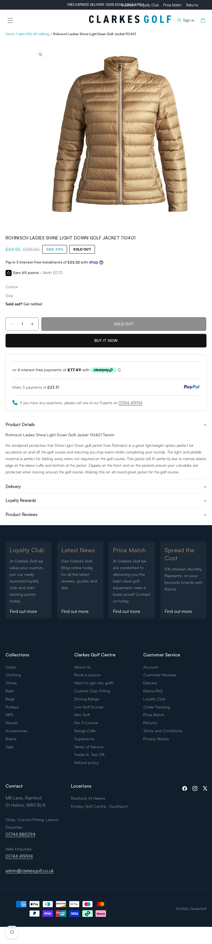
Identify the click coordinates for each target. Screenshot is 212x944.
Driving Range (86, 699)
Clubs (11, 667)
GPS (9, 714)
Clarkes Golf (197, 909)
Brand (11, 738)
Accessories (16, 730)
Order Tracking (156, 707)
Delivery (150, 682)
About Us (82, 667)
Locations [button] (81, 786)
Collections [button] (17, 654)
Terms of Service (89, 746)
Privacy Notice (156, 738)
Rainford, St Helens (88, 798)
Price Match (172, 5)
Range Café (85, 730)
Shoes (11, 682)
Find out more (23, 611)
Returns (192, 5)
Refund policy (86, 762)
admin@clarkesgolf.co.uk (30, 870)
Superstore (84, 738)
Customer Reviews (159, 674)
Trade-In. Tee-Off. (89, 754)
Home (10, 34)
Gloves (12, 722)
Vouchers (128, 5)
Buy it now (106, 340)
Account (150, 667)
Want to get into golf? (93, 682)
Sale (9, 746)
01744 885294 (20, 834)
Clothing (13, 674)
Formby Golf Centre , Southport (99, 806)
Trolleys (12, 707)
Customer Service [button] (161, 654)
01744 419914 (130, 402)
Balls (10, 690)
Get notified (24, 304)
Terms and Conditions (162, 730)
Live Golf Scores (89, 707)
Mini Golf (82, 714)
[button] (10, 20)
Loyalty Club (149, 5)
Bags (10, 699)
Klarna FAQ (153, 690)
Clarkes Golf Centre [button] (94, 654)
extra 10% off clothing (33, 34)
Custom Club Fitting (92, 690)
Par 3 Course (86, 722)
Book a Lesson (87, 674)
